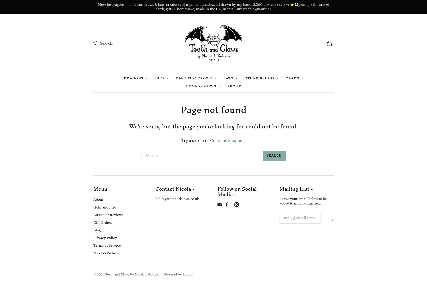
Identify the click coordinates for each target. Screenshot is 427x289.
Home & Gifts (201, 86)
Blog (97, 230)
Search (274, 155)
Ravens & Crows (194, 78)
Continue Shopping (228, 140)
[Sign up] (331, 220)
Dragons (133, 78)
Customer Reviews (108, 215)
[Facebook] (227, 205)
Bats (228, 78)
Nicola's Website (106, 253)
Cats (159, 78)
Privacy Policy (105, 238)
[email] (220, 205)
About (234, 86)
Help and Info (104, 207)
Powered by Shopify (179, 274)
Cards (292, 78)
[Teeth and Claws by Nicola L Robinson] (213, 43)
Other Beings (259, 78)
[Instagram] (236, 205)
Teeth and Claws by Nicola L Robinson (134, 274)
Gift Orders (102, 223)
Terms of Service (107, 246)
